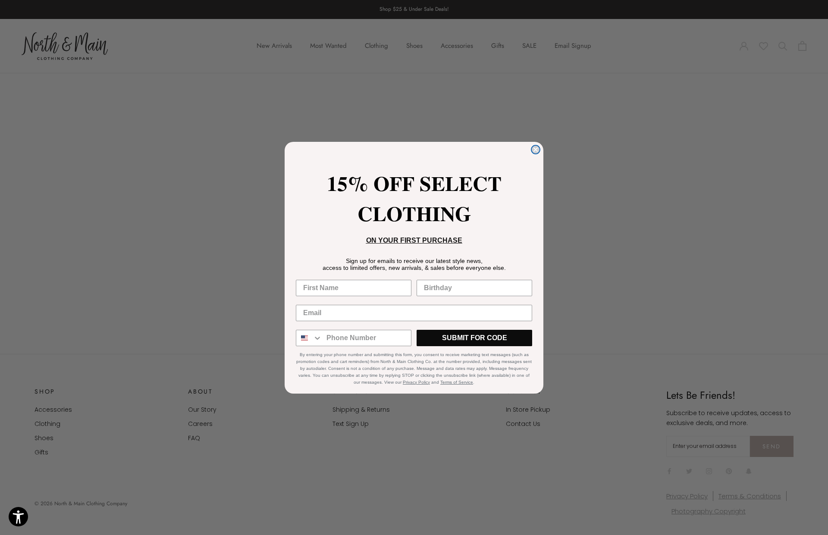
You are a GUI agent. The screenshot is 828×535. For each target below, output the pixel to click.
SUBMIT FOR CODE (474, 337)
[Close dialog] (535, 149)
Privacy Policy (416, 382)
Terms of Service (456, 382)
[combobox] (309, 338)
